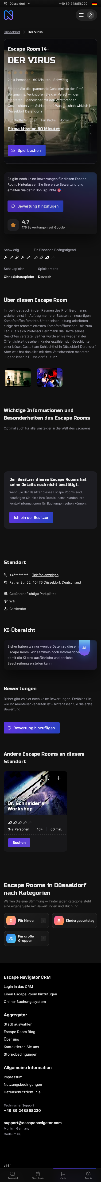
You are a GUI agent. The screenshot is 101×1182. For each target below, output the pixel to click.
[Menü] (86, 15)
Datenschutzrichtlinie (22, 1092)
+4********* (18, 575)
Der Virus (35, 32)
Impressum (13, 1077)
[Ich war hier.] (58, 778)
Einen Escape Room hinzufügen (30, 994)
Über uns (11, 1039)
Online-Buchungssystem (25, 1001)
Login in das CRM (18, 986)
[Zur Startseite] (8, 15)
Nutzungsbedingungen (23, 1084)
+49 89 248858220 (73, 3)
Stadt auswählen (18, 1024)
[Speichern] (48, 778)
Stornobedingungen (20, 1054)
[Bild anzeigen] (18, 378)
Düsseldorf (12, 32)
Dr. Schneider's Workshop (26, 806)
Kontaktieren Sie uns (21, 1047)
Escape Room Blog (19, 1032)
